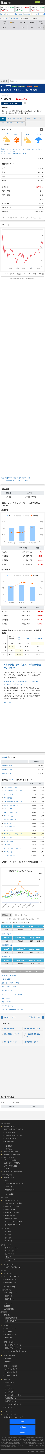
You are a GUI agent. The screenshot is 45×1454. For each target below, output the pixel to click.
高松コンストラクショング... (15, 834)
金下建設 (9, 823)
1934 (4, 816)
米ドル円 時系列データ (12, 1225)
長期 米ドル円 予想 (11, 1218)
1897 (4, 823)
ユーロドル (8, 1241)
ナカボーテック (11, 819)
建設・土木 (21, 86)
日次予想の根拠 (10, 1132)
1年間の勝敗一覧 (10, 1138)
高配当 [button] (22, 22)
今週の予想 (8, 1146)
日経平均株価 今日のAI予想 (13, 1129)
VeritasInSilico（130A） (9, 975)
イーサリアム (9, 1389)
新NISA (13, 22)
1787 (4, 819)
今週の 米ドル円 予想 (12, 1212)
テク (41, 118)
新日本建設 (10, 841)
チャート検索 (9, 1194)
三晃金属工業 (11, 855)
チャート (16, 122)
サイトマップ (9, 1411)
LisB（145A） (6, 998)
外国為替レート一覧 (11, 1200)
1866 (4, 798)
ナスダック (8, 1303)
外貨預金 (8, 1358)
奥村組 (9, 845)
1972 (4, 855)
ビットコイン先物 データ (13, 1404)
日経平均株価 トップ (11, 1126)
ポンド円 (8, 1238)
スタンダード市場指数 (12, 1163)
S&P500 (7, 1306)
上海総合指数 (9, 1309)
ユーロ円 (8, 1235)
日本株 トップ (9, 1177)
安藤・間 (7, 934)
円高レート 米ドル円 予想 (13, 1222)
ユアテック (10, 816)
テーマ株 (34, 14)
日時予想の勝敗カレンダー (13, 1135)
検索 (6, 1180)
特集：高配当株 (9, 1342)
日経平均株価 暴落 (11, 1318)
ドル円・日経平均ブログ (12, 1267)
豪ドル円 (8, 1232)
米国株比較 (27, 14)
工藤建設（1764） (36, 1017)
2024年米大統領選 (11, 1369)
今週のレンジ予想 (11, 1279)
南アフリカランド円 (11, 1248)
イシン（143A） (6, 1002)
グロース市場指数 (10, 1166)
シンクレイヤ (11, 830)
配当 (4, 27)
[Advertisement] (22, 54)
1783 (4, 812)
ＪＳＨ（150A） (6, 979)
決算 (14, 27)
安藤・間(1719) (7, 765)
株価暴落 (7, 1315)
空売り (22, 122)
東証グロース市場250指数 (13, 1171)
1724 (4, 830)
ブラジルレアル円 (11, 1251)
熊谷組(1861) (6, 773)
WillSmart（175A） (9, 1017)
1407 (4, 787)
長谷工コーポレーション (14, 805)
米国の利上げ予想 (11, 1282)
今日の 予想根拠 (10, 1209)
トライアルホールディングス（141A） (14, 1009)
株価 (3, 118)
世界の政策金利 (9, 1264)
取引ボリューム (10, 1407)
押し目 (37, 2)
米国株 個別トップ (10, 1293)
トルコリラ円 (9, 1254)
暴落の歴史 (8, 1325)
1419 (4, 794)
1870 (4, 827)
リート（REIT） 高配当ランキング (16, 1351)
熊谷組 (6, 956)
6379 (4, 809)
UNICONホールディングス (14, 791)
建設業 (14, 86)
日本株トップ (4, 22)
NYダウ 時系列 (9, 1287)
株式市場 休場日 (10, 1190)
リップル (8, 1386)
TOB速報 (32, 22)
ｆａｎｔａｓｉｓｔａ (13, 812)
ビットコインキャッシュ (13, 1395)
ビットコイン (9, 1382)
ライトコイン (9, 1392)
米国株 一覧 (9, 1296)
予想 (23, 27)
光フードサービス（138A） (10, 983)
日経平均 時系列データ (12, 1154)
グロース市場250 (37, 638)
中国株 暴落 (9, 1337)
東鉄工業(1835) (7, 769)
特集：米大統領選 (10, 1366)
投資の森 (6, 2)
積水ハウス (10, 852)
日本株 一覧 (9, 1187)
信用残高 (9, 122)
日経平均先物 (9, 1157)
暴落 (32, 27)
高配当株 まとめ (9, 1028)
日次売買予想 (9, 1141)
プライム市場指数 (10, 1160)
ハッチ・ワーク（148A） (9, 987)
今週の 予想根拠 (10, 1215)
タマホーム (10, 794)
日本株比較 (19, 14)
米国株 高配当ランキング (11, 1034)
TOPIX (27, 638)
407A (4, 791)
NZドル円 (8, 1257)
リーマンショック (11, 1328)
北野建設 (9, 798)
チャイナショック (11, 1334)
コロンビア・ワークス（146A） (11, 994)
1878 (4, 837)
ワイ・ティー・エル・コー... (15, 848)
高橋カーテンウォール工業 (14, 801)
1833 (4, 845)
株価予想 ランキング (10, 1042)
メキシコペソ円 (10, 1260)
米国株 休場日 (9, 1299)
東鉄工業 (7, 945)
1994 (4, 801)
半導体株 (41, 14)
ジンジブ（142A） (7, 1006)
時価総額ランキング (11, 1398)
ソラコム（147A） (7, 990)
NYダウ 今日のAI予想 (11, 1276)
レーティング (10, 14)
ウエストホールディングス (14, 787)
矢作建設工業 (11, 827)
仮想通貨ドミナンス (11, 1401)
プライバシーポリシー (12, 1414)
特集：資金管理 (9, 1355)
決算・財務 (16, 118)
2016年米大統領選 (11, 1375)
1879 (4, 841)
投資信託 (8, 1362)
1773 (4, 848)
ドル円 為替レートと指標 (13, 1203)
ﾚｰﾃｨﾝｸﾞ (22, 118)
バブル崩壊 (8, 1331)
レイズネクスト (11, 809)
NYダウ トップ (9, 1273)
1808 (4, 805)
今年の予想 (8, 1149)
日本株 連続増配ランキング (14, 1184)
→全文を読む (8, 702)
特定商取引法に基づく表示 (13, 1417)
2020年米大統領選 (11, 1372)
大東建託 (9, 837)
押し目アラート (40, 22)
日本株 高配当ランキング (33, 1028)
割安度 (16, 134)
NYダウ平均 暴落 (10, 1321)
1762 (4, 834)
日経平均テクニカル (11, 1151)
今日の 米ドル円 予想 (12, 1206)
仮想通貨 (7, 1379)
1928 (4, 852)
